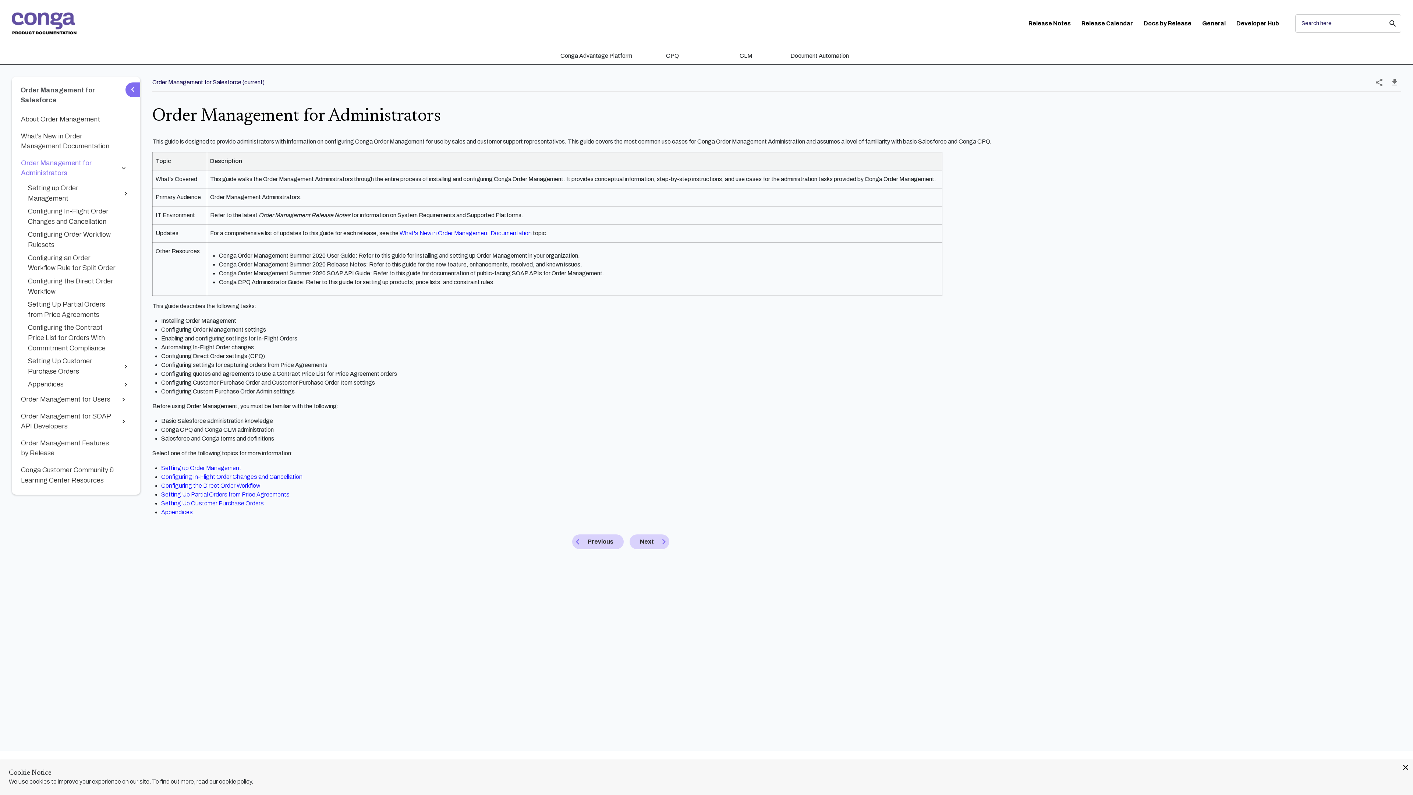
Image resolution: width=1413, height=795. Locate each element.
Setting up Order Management (201, 468)
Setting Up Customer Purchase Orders (212, 503)
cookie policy (235, 781)
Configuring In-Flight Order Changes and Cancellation (231, 477)
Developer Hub (1257, 23)
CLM (746, 56)
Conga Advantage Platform (596, 56)
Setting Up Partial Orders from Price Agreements (225, 494)
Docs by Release (1167, 23)
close (1405, 767)
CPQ (672, 56)
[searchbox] (1387, 23)
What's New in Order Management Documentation (466, 233)
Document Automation (819, 56)
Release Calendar (1107, 23)
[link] (44, 24)
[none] (1379, 82)
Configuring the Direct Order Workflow (210, 486)
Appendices (177, 512)
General (1214, 23)
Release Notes (1049, 23)
